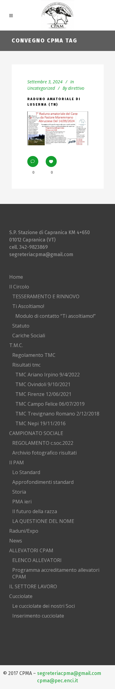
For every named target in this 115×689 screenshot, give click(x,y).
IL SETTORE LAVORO (33, 586)
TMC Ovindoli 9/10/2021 (43, 384)
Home (16, 277)
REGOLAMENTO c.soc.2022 (42, 443)
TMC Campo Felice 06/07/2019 (50, 404)
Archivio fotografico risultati (44, 452)
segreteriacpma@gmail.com (41, 254)
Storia (19, 491)
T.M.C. (16, 345)
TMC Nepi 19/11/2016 (40, 423)
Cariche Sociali (28, 335)
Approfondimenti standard (43, 482)
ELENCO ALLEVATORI (37, 560)
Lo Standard (26, 472)
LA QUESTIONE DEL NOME (43, 521)
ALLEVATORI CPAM (31, 550)
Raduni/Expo (23, 531)
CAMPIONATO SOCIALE (36, 433)
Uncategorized (41, 88)
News (15, 540)
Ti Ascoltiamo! (28, 306)
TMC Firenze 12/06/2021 (43, 394)
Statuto (20, 325)
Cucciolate (21, 596)
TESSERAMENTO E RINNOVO (45, 296)
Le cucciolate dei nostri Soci (43, 606)
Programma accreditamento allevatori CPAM (55, 573)
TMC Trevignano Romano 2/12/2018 (57, 413)
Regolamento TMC (34, 355)
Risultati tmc (26, 364)
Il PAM (16, 462)
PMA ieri (22, 501)
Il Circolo (19, 286)
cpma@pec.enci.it (57, 681)
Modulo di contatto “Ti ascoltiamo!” (55, 316)
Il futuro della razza (34, 511)
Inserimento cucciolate (38, 615)
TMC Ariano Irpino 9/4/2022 (47, 374)
